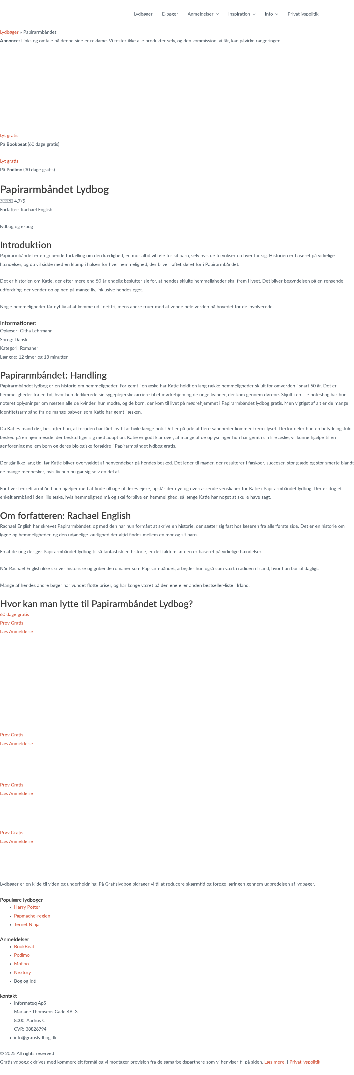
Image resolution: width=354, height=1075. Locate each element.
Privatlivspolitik (304, 1062)
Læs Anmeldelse (16, 631)
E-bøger (170, 14)
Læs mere (274, 1062)
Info (269, 14)
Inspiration (239, 14)
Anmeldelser (201, 14)
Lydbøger (143, 14)
